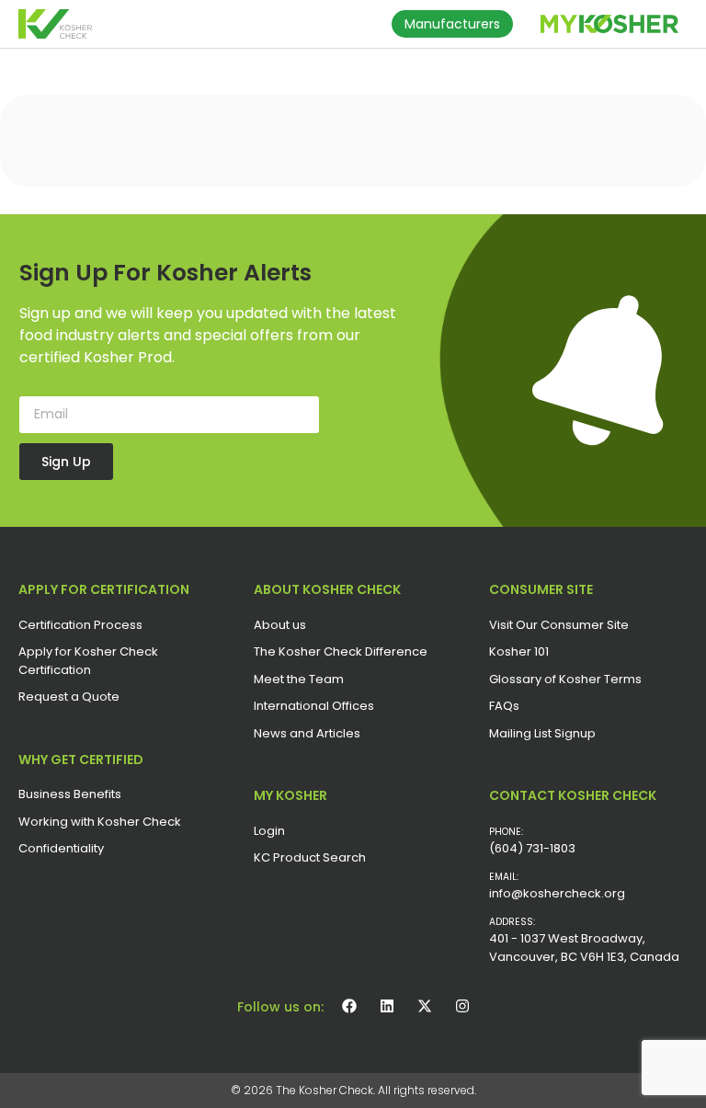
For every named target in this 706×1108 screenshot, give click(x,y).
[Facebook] (349, 1006)
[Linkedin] (387, 1006)
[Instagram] (462, 1006)
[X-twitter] (424, 1006)
